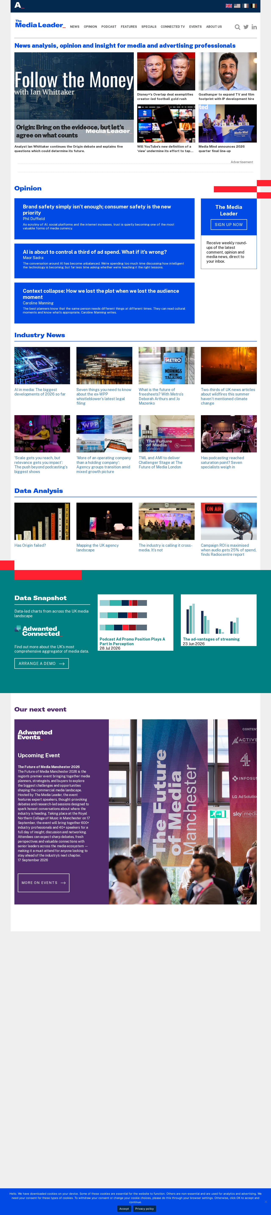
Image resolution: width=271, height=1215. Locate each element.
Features (129, 26)
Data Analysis (38, 491)
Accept (124, 1208)
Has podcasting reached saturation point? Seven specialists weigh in (222, 462)
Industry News (39, 335)
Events (195, 26)
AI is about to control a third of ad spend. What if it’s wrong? (95, 252)
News (74, 26)
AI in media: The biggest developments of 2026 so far (40, 392)
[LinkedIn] (254, 27)
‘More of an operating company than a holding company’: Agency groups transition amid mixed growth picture (103, 465)
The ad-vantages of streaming (211, 639)
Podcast (108, 26)
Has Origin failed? (30, 545)
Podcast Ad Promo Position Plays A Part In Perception (132, 641)
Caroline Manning (38, 303)
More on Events (40, 883)
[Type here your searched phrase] (237, 27)
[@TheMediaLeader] (246, 27)
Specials (148, 26)
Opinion (90, 26)
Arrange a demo (38, 663)
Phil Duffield (34, 218)
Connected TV (173, 26)
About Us (214, 26)
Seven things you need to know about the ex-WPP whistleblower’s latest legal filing (103, 396)
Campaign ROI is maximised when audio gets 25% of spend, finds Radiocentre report (228, 550)
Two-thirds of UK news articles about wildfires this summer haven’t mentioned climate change (228, 396)
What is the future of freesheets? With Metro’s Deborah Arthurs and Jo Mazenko (161, 396)
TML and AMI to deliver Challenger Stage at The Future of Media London (161, 462)
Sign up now (229, 224)
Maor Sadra (33, 257)
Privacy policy (144, 1208)
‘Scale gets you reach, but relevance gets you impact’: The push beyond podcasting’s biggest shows (41, 465)
